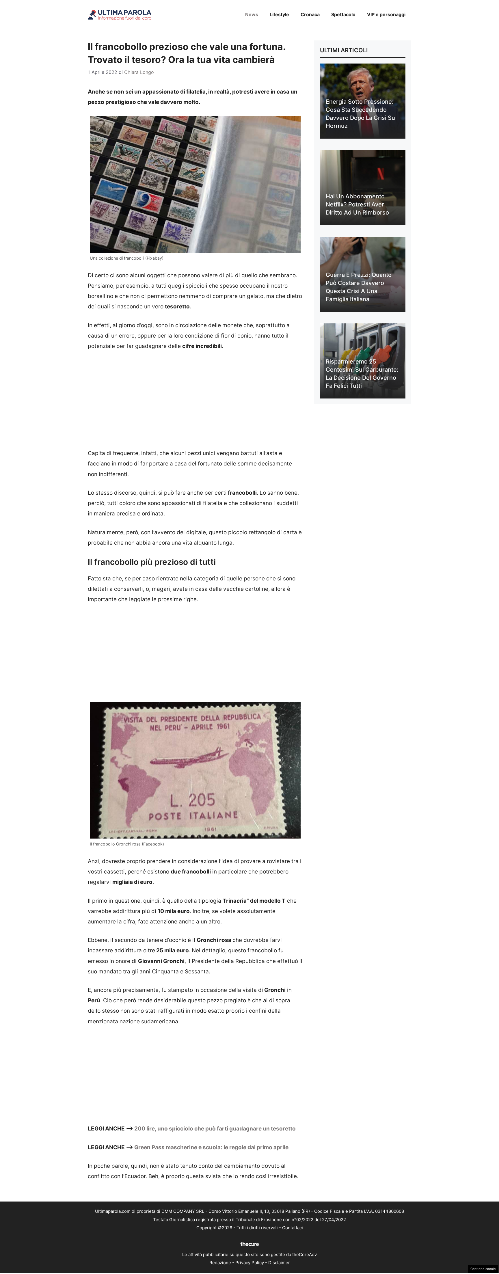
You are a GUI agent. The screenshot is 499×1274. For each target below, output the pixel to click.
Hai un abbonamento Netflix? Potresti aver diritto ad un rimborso (357, 204)
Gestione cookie (483, 1269)
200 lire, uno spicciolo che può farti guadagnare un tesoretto (215, 1128)
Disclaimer (279, 1262)
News (251, 14)
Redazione (220, 1262)
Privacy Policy (249, 1262)
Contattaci (292, 1227)
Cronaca (310, 14)
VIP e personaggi (386, 14)
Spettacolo (343, 14)
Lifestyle (279, 14)
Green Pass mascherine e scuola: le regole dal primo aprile (211, 1147)
